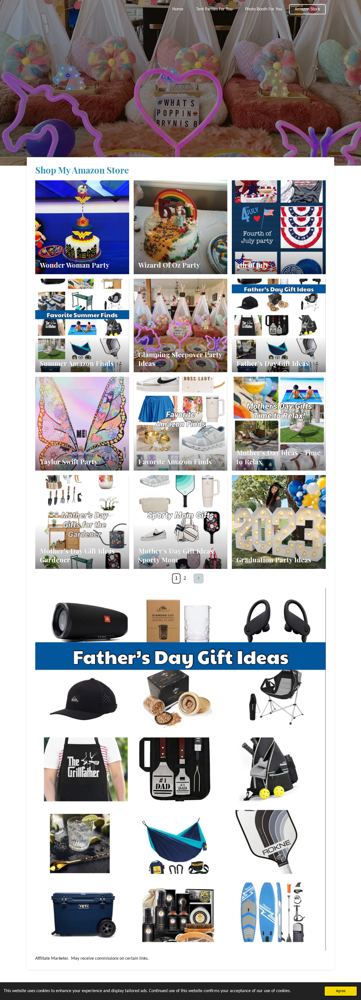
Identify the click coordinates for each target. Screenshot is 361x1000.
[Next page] (198, 578)
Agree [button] (340, 991)
